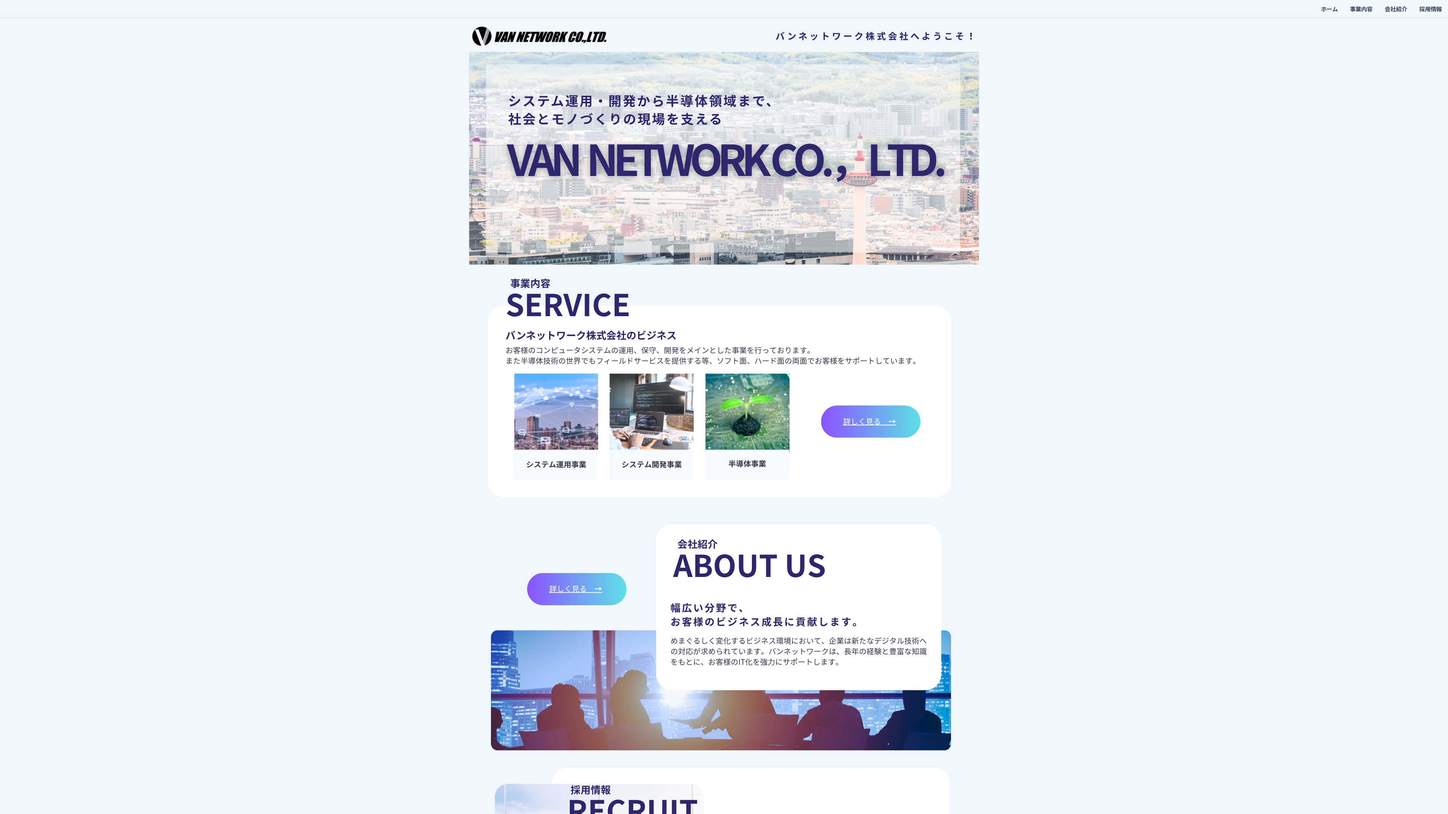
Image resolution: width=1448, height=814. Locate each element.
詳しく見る (865, 421)
